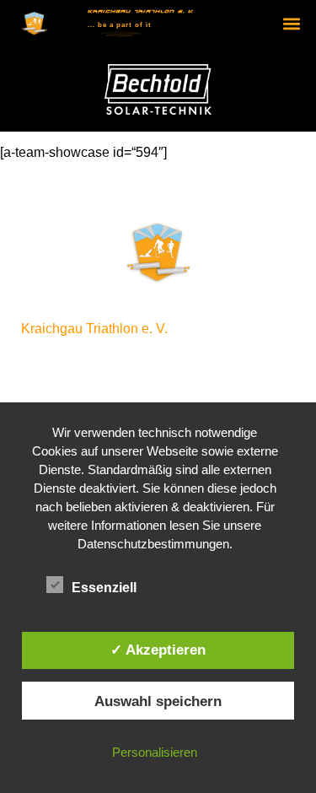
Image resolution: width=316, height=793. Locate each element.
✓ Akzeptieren (158, 649)
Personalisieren (154, 752)
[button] (292, 24)
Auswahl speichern (158, 701)
